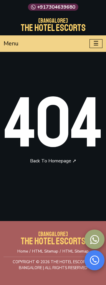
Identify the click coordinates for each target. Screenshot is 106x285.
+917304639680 (56, 7)
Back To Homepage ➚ (53, 161)
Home (22, 251)
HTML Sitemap (45, 251)
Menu (11, 43)
